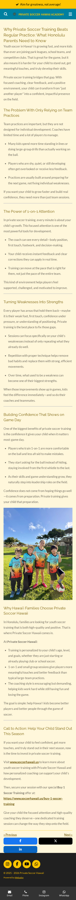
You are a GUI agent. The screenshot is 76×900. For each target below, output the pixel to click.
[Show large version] (38, 554)
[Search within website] (6, 14)
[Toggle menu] (70, 14)
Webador (19, 877)
